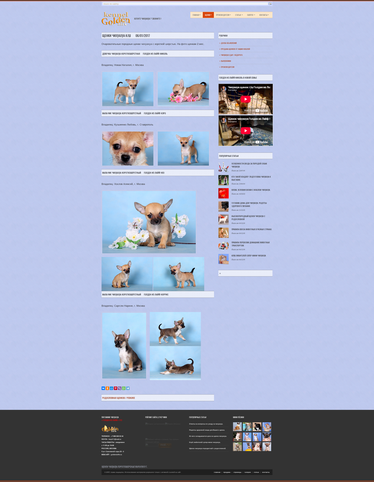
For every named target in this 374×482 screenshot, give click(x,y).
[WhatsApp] (123, 388)
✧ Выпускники (225, 61)
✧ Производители (226, 67)
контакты (263, 14)
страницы (237, 472)
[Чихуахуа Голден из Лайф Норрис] (175, 329)
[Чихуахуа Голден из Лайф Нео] (127, 273)
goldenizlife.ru (116, 454)
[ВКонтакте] (103, 388)
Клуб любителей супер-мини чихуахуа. (204, 442)
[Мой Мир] (111, 388)
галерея (250, 14)
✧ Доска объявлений (228, 43)
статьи (238, 14)
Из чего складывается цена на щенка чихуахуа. (208, 436)
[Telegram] (128, 388)
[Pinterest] (115, 388)
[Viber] (119, 388)
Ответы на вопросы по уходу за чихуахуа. (206, 424)
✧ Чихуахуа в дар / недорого (231, 55)
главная (196, 14)
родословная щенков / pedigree (118, 398)
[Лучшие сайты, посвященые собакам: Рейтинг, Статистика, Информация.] (165, 440)
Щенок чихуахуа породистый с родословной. (207, 448)
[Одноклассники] (107, 388)
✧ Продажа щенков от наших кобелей (234, 49)
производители (222, 14)
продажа (226, 472)
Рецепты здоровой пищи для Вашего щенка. (207, 430)
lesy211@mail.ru (115, 439)
